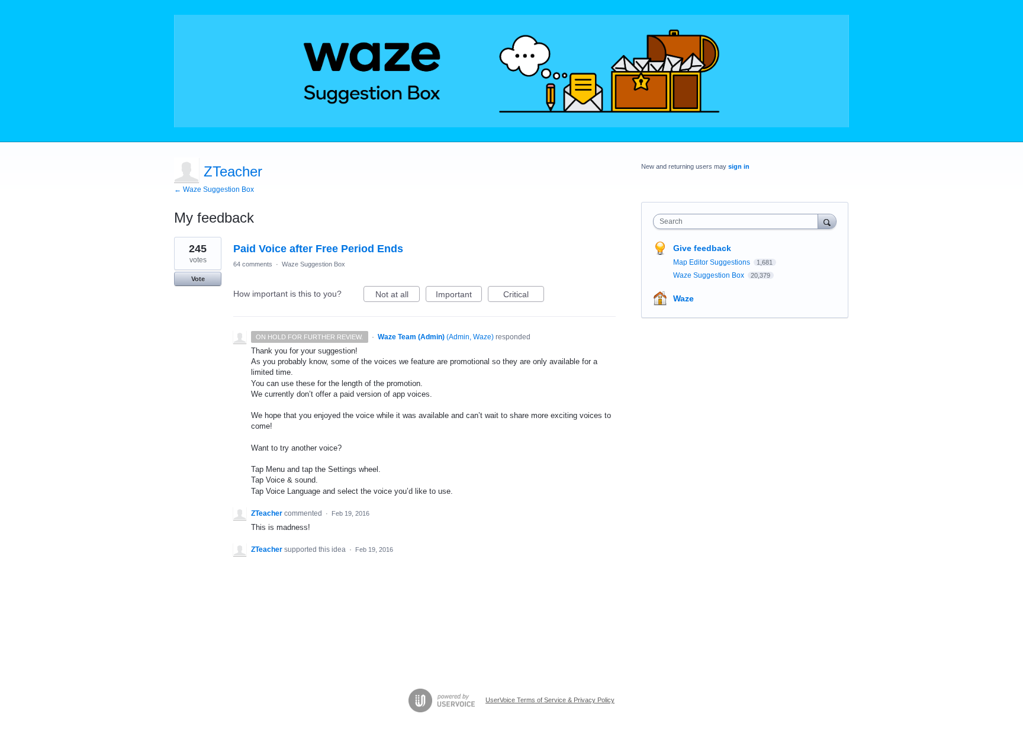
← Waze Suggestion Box (214, 189)
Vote (198, 278)
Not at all (397, 296)
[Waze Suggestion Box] (511, 71)
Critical (523, 296)
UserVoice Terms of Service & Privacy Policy (550, 699)
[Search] (827, 221)
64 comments (252, 264)
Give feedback (702, 248)
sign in (738, 166)
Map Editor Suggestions (712, 262)
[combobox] (738, 221)
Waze (683, 298)
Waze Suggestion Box (313, 264)
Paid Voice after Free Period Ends (318, 249)
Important (459, 296)
